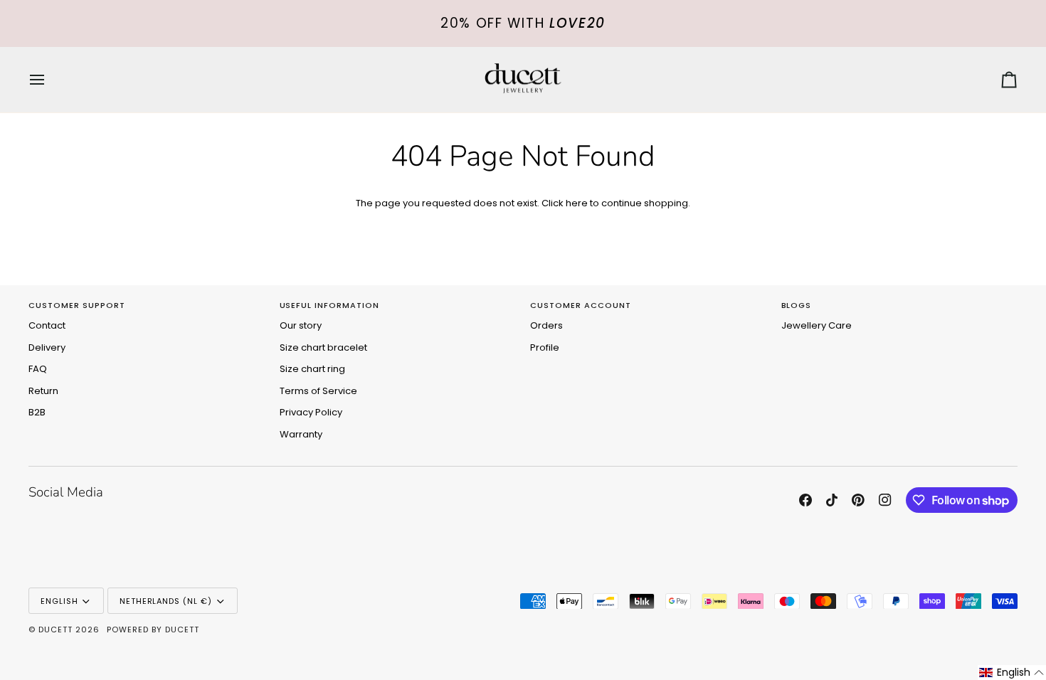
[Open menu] (49, 80)
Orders (546, 325)
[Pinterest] (858, 500)
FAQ (37, 369)
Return (43, 391)
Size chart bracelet (323, 347)
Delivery (46, 347)
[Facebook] (805, 500)
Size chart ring (312, 369)
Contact (46, 325)
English (59, 601)
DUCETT (55, 629)
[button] (1012, 672)
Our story (301, 325)
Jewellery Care (816, 325)
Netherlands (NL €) (166, 601)
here (577, 203)
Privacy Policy (311, 412)
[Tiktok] (832, 500)
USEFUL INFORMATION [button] (330, 305)
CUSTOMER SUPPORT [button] (76, 305)
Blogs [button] (796, 305)
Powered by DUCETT (153, 629)
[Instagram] (885, 500)
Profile (544, 347)
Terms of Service (318, 391)
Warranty (301, 434)
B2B (37, 412)
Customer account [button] (580, 305)
